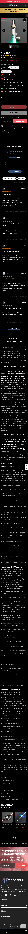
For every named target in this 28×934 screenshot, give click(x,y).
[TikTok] (10, 895)
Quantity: (3, 97)
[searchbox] (8, 178)
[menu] (2, 5)
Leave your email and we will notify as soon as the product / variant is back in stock (13, 116)
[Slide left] (3, 30)
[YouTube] (15, 895)
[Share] (24, 19)
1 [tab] (10, 831)
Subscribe (20, 121)
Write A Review (15, 171)
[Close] (26, 1)
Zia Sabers (7, 924)
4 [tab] (17, 831)
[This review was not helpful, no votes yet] (23, 212)
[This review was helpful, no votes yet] (21, 212)
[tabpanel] (7, 820)
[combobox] (19, 182)
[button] (25, 5)
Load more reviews (14, 328)
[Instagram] (6, 895)
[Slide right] (24, 30)
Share (24, 19)
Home (2, 16)
